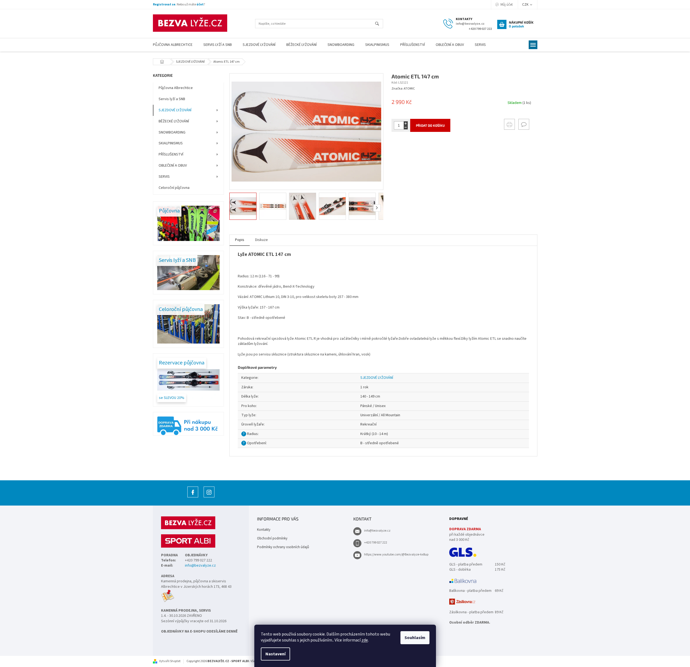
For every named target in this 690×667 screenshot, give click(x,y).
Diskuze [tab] (261, 240)
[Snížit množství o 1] (406, 127)
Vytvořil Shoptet (170, 661)
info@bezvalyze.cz (200, 565)
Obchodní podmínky (272, 538)
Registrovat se (164, 4)
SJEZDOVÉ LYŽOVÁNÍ (175, 110)
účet (200, 4)
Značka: (403, 88)
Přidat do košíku (430, 125)
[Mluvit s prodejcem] (523, 124)
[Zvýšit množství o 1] (406, 123)
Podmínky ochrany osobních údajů (283, 547)
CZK (525, 4)
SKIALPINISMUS (171, 143)
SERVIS (164, 176)
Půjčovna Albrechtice (176, 88)
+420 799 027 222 (375, 542)
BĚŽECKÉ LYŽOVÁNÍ (174, 121)
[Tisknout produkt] (509, 124)
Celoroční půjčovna (174, 187)
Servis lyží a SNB (172, 99)
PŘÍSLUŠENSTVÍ (171, 154)
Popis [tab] (239, 240)
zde (364, 640)
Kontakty (263, 529)
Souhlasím (415, 638)
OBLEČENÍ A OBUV (173, 165)
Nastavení (275, 654)
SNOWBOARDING (172, 132)
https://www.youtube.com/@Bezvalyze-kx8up (396, 554)
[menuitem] (172, 45)
